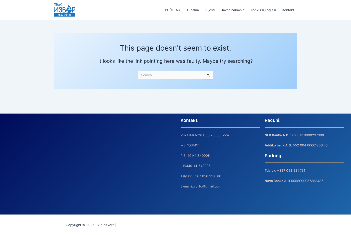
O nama (193, 10)
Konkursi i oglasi (263, 10)
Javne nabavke (232, 10)
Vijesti (210, 10)
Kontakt (288, 10)
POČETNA (173, 10)
